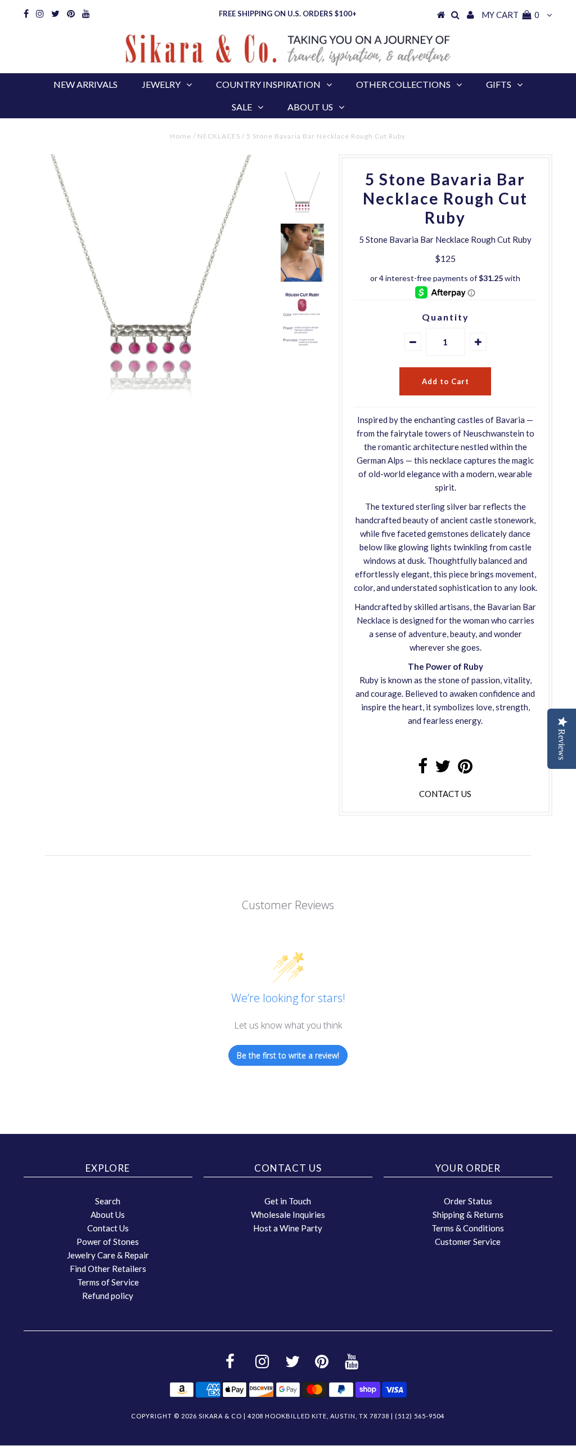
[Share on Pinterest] (465, 769)
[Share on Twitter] (443, 769)
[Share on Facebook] (423, 769)
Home (180, 136)
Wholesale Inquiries (288, 1214)
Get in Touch (287, 1201)
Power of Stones (107, 1241)
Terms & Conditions (467, 1228)
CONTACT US (445, 794)
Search (107, 1201)
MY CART (510, 15)
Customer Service (468, 1241)
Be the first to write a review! (288, 1055)
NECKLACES (218, 136)
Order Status (468, 1201)
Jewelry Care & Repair (108, 1255)
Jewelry (161, 84)
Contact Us (108, 1228)
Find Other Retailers (108, 1268)
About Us (310, 106)
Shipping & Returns (468, 1214)
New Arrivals (85, 84)
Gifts (498, 84)
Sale (242, 106)
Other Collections (403, 84)
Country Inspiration (268, 84)
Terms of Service (108, 1282)
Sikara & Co (220, 1416)
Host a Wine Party (287, 1228)
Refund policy (107, 1296)
